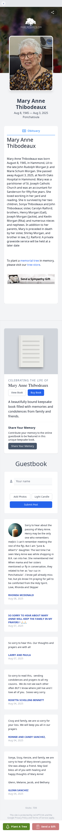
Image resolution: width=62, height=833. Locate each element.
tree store (33, 265)
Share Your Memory (22, 446)
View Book (17, 392)
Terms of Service (40, 817)
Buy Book (36, 392)
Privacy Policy (21, 817)
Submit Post (31, 504)
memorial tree (29, 260)
